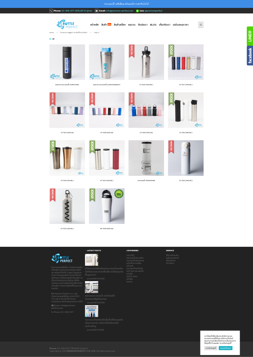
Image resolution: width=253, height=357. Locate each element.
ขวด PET (130, 255)
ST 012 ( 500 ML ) (106, 180)
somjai (90, 302)
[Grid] (50, 39)
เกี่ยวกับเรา (164, 25)
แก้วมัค (129, 273)
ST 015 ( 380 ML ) (185, 132)
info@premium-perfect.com (119, 10)
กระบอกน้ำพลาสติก (134, 257)
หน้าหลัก (94, 25)
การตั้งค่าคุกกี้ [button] (211, 348)
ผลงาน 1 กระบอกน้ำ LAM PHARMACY (106, 84)
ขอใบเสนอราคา (180, 25)
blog (153, 25)
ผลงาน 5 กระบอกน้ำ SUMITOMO (67, 84)
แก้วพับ (129, 278)
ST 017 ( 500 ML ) (186, 84)
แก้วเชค (129, 265)
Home (51, 32)
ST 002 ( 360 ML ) (186, 180)
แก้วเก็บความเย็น (133, 263)
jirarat (90, 278)
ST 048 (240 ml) (106, 132)
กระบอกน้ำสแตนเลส (135, 260)
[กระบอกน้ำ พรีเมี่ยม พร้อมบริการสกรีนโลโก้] (67, 24)
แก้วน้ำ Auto (131, 276)
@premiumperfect (153, 10)
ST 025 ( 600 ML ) (146, 84)
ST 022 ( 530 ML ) (67, 228)
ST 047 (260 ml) (67, 132)
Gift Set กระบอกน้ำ (135, 271)
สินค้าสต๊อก (120, 25)
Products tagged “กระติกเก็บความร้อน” (73, 32)
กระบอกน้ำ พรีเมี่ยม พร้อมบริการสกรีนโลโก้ (126, 4)
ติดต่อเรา (142, 25)
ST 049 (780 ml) (146, 132)
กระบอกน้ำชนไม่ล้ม (134, 268)
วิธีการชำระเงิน (172, 255)
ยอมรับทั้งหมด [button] (225, 348)
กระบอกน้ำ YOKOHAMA (146, 180)
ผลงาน (131, 25)
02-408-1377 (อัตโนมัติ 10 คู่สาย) (77, 10)
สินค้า (106, 25)
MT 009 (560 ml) (106, 228)
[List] (53, 39)
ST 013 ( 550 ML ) (67, 180)
